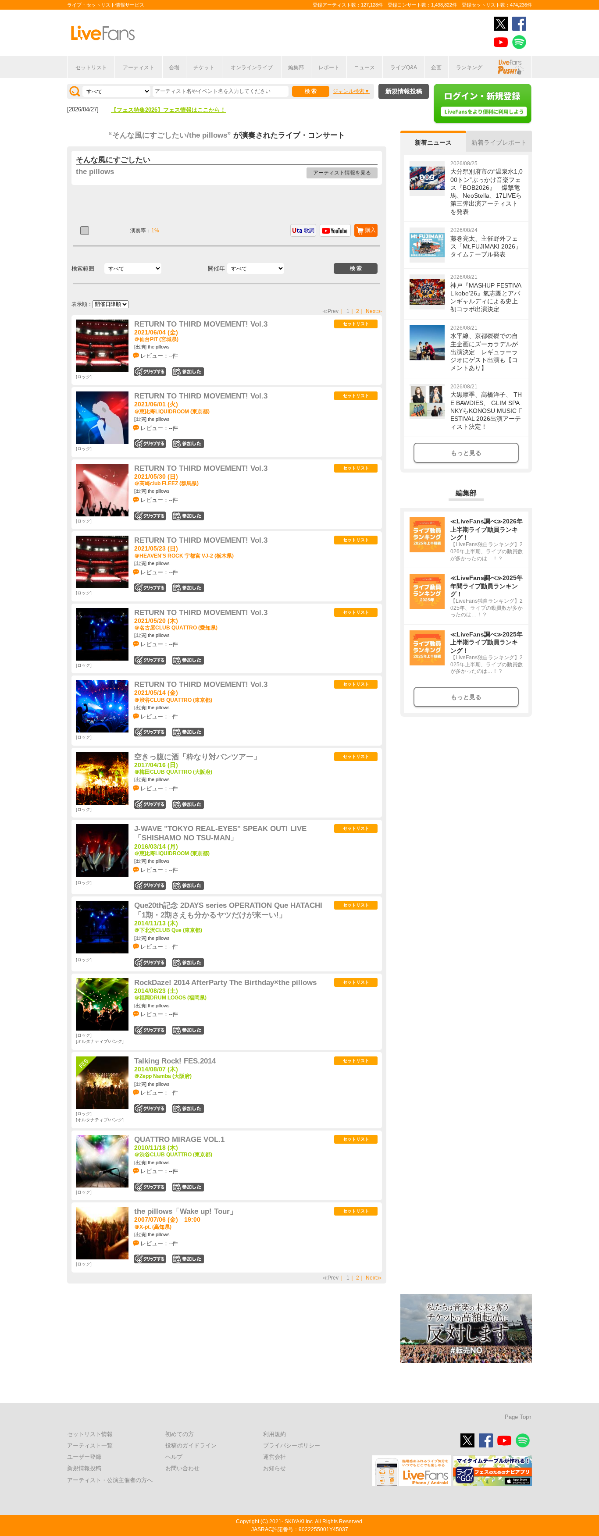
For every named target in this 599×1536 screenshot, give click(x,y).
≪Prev (330, 311)
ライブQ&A (403, 67)
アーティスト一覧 (90, 1445)
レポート (328, 67)
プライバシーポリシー (291, 1445)
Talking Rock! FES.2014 (175, 1061)
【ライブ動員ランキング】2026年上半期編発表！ (174, 110)
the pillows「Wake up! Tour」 (185, 1211)
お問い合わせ (182, 1468)
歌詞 (309, 231)
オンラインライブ (252, 67)
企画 (436, 67)
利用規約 (274, 1434)
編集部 (296, 67)
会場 (174, 67)
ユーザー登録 (84, 1457)
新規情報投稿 (403, 91)
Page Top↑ (518, 1417)
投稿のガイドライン (191, 1445)
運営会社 (274, 1457)
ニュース (364, 67)
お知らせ (274, 1468)
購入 (370, 230)
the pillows (95, 171)
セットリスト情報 (90, 1434)
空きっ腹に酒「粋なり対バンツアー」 (197, 757)
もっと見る (466, 452)
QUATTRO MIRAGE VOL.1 (179, 1139)
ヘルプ (173, 1457)
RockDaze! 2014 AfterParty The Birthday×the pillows (225, 982)
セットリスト (91, 67)
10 (188, 804)
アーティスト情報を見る (342, 173)
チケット (203, 67)
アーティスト (138, 67)
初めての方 (179, 1434)
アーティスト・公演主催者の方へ (110, 1480)
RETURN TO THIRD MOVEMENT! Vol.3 (200, 324)
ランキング (469, 67)
